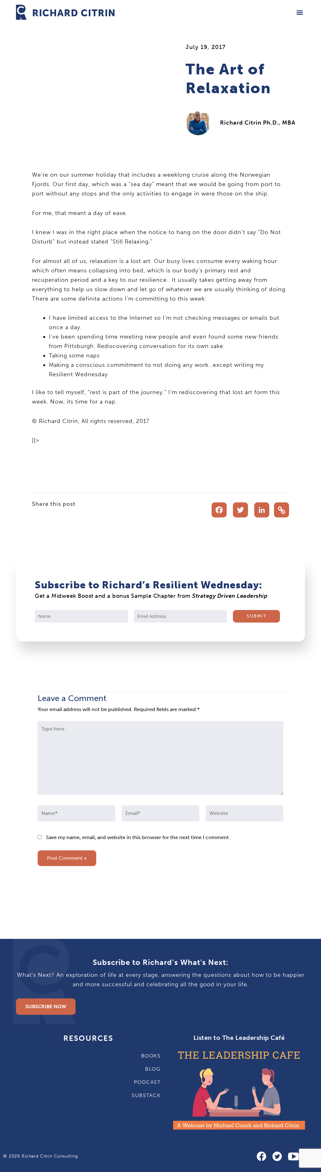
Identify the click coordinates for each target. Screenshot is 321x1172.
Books (150, 1056)
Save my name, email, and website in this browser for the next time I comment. (138, 837)
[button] (300, 12)
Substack (146, 1095)
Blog (152, 1069)
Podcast (147, 1082)
